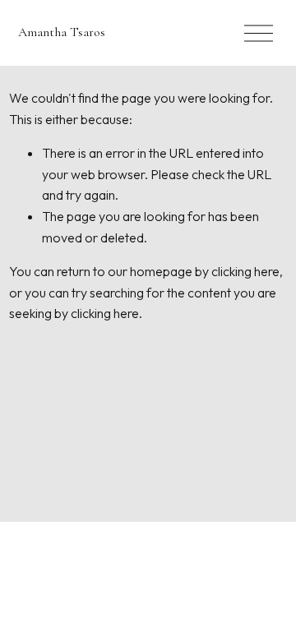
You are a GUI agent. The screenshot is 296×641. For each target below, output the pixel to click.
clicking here (245, 271)
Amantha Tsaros (61, 32)
